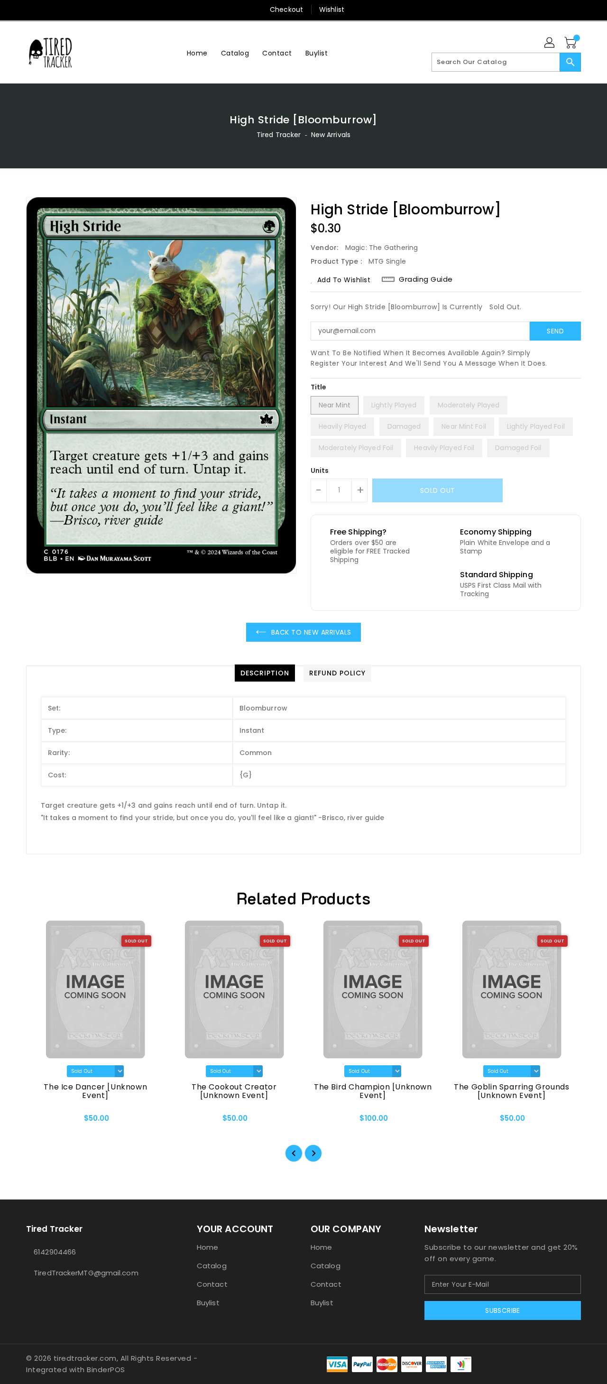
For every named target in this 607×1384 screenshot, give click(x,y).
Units (320, 470)
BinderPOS (106, 1370)
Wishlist (331, 9)
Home (207, 1247)
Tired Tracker (279, 134)
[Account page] (550, 43)
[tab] (265, 673)
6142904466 (55, 1252)
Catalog (212, 1266)
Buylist (208, 1303)
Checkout (286, 9)
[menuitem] (197, 53)
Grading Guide (426, 279)
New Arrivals (330, 134)
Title (319, 387)
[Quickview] (41, 1121)
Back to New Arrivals (311, 632)
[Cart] (571, 43)
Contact (212, 1284)
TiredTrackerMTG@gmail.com (86, 1273)
